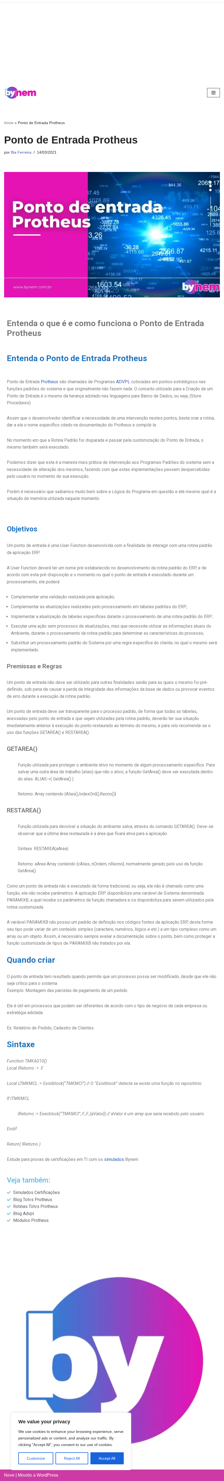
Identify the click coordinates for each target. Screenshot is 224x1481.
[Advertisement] (112, 41)
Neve (9, 1475)
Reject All (72, 1458)
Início (8, 123)
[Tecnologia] (20, 92)
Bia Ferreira (21, 152)
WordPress (47, 1475)
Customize (36, 1458)
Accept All (107, 1458)
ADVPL (123, 381)
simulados (114, 1159)
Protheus (49, 381)
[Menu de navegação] (213, 92)
